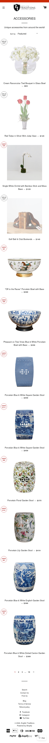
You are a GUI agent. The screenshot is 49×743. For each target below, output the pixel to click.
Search (24, 689)
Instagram (26, 715)
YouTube (25, 718)
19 (29, 672)
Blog (24, 701)
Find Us (24, 696)
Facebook (26, 712)
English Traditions (27, 723)
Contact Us (24, 693)
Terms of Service (24, 704)
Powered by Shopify (24, 725)
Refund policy (24, 707)
